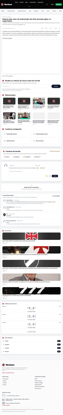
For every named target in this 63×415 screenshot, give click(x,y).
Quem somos (5, 378)
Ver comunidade (56, 196)
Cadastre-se (58, 4)
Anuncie (4, 384)
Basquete (36, 11)
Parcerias (5, 382)
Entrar (52, 4)
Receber (56, 86)
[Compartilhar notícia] (59, 28)
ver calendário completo (31, 331)
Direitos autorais (38, 380)
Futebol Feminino (11, 11)
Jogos (26, 2)
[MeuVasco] (6, 4)
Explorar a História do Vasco (8, 372)
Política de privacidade (39, 386)
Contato (4, 380)
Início (16, 2)
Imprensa (9, 17)
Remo (48, 11)
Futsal (42, 11)
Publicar (55, 176)
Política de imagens (39, 382)
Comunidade (40, 2)
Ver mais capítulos (6, 405)
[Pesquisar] (47, 4)
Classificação (33, 2)
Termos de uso (38, 388)
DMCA (36, 378)
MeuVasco (4, 17)
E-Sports (54, 11)
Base (30, 11)
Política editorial (38, 384)
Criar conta (42, 168)
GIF (49, 175)
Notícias (22, 2)
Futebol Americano (22, 11)
